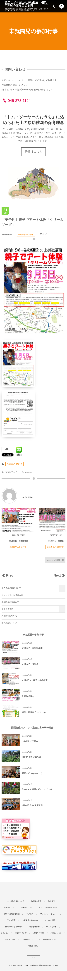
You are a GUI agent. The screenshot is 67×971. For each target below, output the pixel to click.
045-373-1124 (19, 101)
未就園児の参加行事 (25, 235)
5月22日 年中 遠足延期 (32, 805)
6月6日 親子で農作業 (31, 757)
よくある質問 (7, 609)
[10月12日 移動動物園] (19, 520)
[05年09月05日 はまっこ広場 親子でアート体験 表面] (33, 363)
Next (57, 575)
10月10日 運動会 (56, 541)
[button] (61, 6)
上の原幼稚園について (11, 588)
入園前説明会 (28, 696)
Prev (9, 575)
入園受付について (9, 616)
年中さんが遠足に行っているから (37, 789)
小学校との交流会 (30, 741)
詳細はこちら (33, 151)
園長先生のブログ (9, 623)
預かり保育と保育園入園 (12, 595)
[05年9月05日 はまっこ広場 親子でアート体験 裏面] (33, 413)
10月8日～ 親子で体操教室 (35, 680)
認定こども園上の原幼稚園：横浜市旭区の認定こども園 (26, 4)
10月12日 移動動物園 (18, 541)
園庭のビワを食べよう (32, 773)
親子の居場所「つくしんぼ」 (35, 712)
